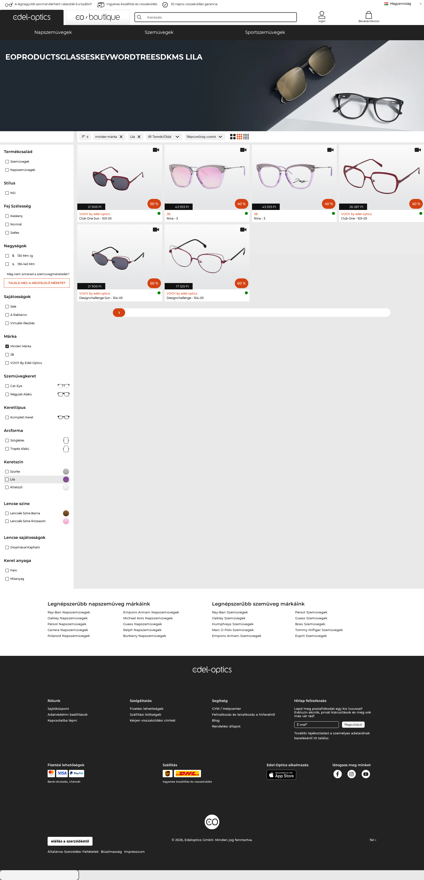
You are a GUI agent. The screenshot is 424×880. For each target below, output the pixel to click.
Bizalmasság (111, 852)
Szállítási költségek (145, 714)
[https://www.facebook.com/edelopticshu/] (337, 775)
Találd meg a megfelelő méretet (36, 283)
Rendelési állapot (226, 726)
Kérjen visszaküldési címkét (152, 720)
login (321, 21)
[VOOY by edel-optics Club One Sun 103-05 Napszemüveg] (119, 175)
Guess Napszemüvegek (142, 624)
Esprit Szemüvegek (311, 636)
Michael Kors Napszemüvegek (148, 618)
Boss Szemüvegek (310, 624)
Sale (13, 306)
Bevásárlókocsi (368, 21)
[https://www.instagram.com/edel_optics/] (351, 775)
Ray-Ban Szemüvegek (230, 612)
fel (372, 840)
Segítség (220, 701)
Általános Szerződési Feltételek (73, 852)
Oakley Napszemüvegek (68, 618)
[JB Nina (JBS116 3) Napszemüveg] (207, 175)
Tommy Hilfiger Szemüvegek (319, 630)
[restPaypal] (76, 773)
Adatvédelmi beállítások (68, 714)
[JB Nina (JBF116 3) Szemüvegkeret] (294, 175)
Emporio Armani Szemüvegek (236, 636)
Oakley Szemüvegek (228, 618)
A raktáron (18, 315)
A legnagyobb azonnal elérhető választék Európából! (53, 4)
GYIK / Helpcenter (226, 709)
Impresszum (134, 852)
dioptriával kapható (25, 547)
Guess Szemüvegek (311, 618)
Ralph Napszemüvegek (142, 630)
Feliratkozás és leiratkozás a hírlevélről (243, 714)
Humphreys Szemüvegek (232, 624)
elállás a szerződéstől (70, 841)
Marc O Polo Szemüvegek (233, 630)
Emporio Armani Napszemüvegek (151, 612)
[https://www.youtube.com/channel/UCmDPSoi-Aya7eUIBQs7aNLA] (366, 775)
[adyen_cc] (51, 773)
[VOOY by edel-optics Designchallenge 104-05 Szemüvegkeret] (207, 254)
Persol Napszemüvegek (67, 624)
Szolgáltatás (141, 701)
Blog (216, 720)
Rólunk (54, 701)
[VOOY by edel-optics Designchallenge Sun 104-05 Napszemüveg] (119, 254)
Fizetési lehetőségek (146, 709)
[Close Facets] (37, 136)
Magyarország (400, 3)
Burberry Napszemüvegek (144, 636)
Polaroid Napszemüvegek (69, 636)
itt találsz (321, 738)
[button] (32, 17)
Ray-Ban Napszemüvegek (69, 612)
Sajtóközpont (58, 709)
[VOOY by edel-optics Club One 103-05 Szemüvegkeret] (381, 175)
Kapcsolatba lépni (62, 720)
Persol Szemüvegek (311, 612)
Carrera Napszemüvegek (68, 630)
